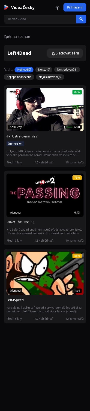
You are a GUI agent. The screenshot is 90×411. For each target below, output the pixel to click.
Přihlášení (75, 7)
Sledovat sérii (67, 53)
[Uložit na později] (20, 94)
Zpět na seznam (17, 36)
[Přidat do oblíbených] (12, 94)
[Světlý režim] (57, 7)
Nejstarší (44, 69)
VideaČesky (23, 7)
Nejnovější (24, 69)
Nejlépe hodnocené (18, 77)
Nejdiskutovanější (50, 77)
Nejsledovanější (67, 69)
